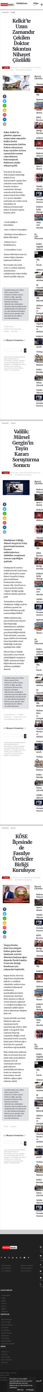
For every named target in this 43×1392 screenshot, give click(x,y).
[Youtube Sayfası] (13, 1258)
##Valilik (20, 715)
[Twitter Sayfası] (5, 1258)
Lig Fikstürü (5, 1330)
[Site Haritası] (25, 1258)
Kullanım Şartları (27, 1265)
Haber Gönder (26, 1271)
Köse (6, 1052)
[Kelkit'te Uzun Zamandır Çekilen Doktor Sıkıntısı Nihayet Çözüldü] (16, 82)
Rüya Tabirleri (6, 1360)
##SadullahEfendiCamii (13, 719)
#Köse (6, 1127)
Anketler (4, 1354)
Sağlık (13, 12)
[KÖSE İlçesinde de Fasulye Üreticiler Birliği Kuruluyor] (16, 894)
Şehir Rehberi (6, 1341)
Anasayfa (5, 12)
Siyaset (4, 1303)
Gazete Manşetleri (8, 1344)
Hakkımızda (6, 1265)
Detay (21, 1390)
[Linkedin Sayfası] (17, 1258)
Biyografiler (5, 1357)
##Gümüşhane (9, 715)
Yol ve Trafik (6, 1322)
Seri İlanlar (5, 1338)
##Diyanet (8, 717)
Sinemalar (5, 1336)
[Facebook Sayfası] (2, 1258)
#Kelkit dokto (9, 327)
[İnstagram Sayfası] (9, 1258)
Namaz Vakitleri (7, 1325)
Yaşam (13, 423)
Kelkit (6, 178)
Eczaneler (5, 1328)
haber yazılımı (5, 1382)
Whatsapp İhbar (26, 1268)
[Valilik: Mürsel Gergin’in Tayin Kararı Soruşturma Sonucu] (16, 489)
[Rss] (21, 1258)
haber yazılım (5, 1387)
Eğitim (3, 1309)
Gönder (25, 350)
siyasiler (18, 198)
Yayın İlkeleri (6, 1268)
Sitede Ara (5, 1352)
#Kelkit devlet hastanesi (12, 329)
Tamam (30, 1390)
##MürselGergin (19, 717)
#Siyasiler (14, 331)
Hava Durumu (6, 1319)
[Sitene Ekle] (29, 1258)
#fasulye (13, 1127)
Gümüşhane (21, 3)
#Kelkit (6, 331)
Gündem (4, 1312)
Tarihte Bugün (6, 1333)
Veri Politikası (6, 1271)
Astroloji (4, 1362)
